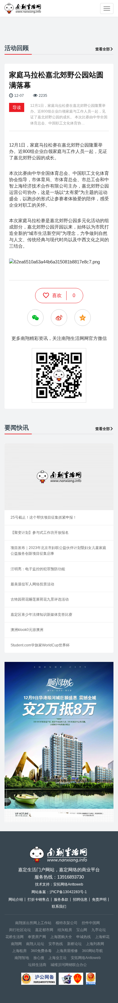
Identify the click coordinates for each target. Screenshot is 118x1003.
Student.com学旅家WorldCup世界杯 (40, 645)
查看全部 (102, 49)
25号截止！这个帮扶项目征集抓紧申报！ (44, 517)
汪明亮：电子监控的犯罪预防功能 (38, 569)
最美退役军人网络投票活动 (32, 584)
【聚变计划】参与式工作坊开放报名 (40, 532)
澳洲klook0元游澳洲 (27, 630)
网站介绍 (15, 899)
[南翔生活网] (23, 8)
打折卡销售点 (38, 899)
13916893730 (70, 876)
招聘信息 (80, 899)
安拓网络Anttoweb (86, 958)
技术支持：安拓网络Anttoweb (59, 884)
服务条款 (61, 899)
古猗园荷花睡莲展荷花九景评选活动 (40, 599)
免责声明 (99, 899)
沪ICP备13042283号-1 (68, 892)
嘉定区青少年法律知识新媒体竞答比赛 (41, 614)
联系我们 (59, 906)
